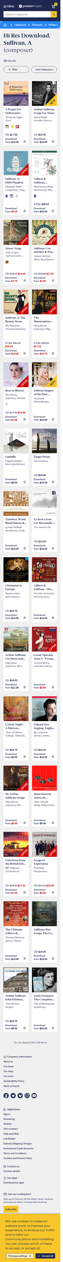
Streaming (9, 1119)
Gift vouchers (11, 1128)
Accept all (47, 1255)
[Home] (5, 25)
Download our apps (14, 1182)
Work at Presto (12, 1086)
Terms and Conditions (15, 1153)
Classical (20, 25)
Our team (9, 1066)
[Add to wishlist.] (24, 141)
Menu (10, 6)
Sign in (7, 1114)
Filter (15, 69)
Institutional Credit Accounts (18, 1148)
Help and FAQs (11, 1133)
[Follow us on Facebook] (7, 1095)
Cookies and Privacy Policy (18, 1158)
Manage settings (17, 1255)
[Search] (54, 14)
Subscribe (10, 1209)
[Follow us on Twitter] (14, 1095)
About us (8, 1061)
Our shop (8, 1071)
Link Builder (10, 1138)
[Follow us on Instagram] (27, 1095)
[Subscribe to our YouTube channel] (34, 1095)
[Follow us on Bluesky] (21, 1095)
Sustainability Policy (14, 1081)
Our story (8, 1076)
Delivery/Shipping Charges (18, 1143)
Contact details (12, 1171)
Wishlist (8, 1123)
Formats (37, 25)
